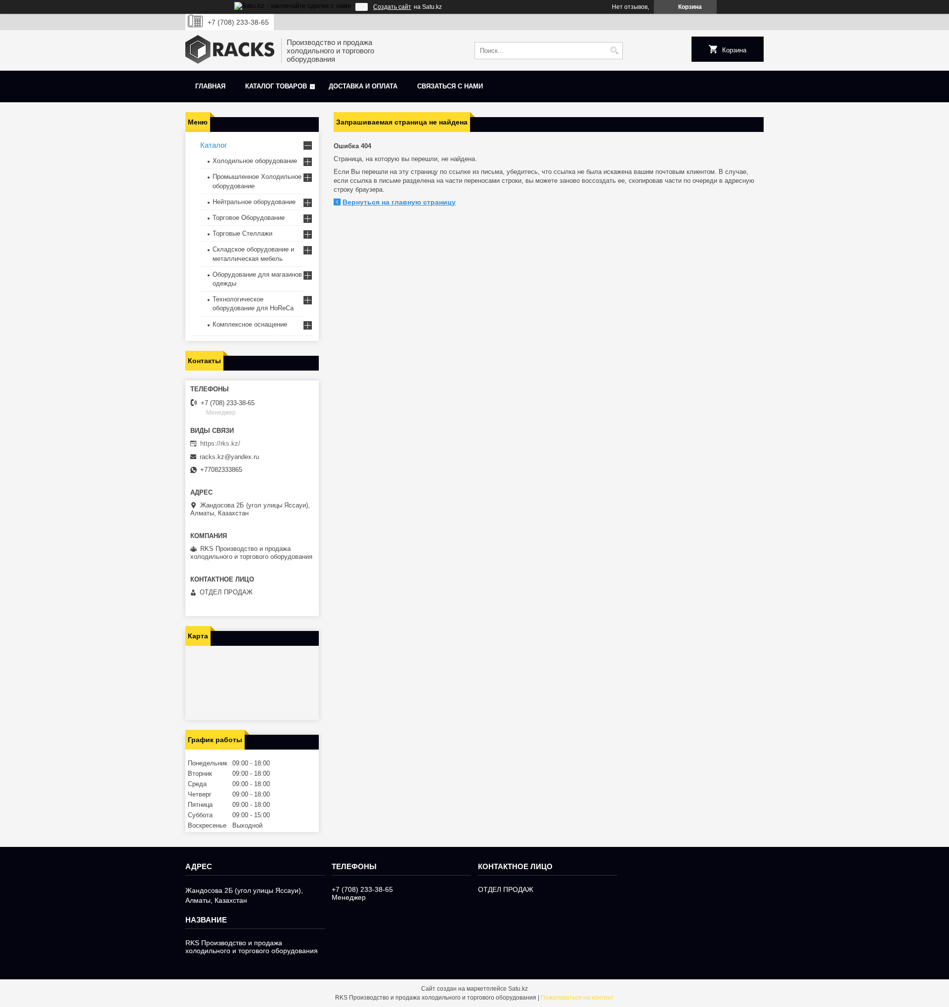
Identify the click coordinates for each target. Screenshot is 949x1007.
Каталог (213, 145)
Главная (210, 86)
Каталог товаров (276, 86)
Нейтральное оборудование (254, 202)
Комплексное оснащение (250, 324)
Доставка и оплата (363, 86)
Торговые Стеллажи (242, 233)
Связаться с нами (450, 86)
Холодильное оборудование (255, 161)
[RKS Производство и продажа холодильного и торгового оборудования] (229, 50)
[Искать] (614, 50)
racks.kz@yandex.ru (229, 457)
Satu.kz (518, 988)
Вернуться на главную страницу (399, 202)
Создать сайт (392, 6)
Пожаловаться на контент (577, 997)
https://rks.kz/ (220, 443)
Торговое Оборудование (249, 217)
